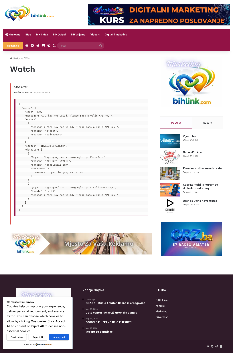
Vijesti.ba (189, 136)
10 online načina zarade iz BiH (202, 168)
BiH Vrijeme (78, 34)
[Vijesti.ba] (170, 141)
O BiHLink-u (162, 300)
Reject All (38, 337)
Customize (17, 337)
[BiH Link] (29, 13)
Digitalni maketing (116, 34)
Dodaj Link (13, 45)
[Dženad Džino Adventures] (170, 206)
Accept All (59, 337)
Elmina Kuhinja (192, 152)
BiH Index (42, 34)
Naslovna (14, 34)
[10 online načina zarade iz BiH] (170, 173)
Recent (207, 122)
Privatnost (162, 317)
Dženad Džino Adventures (200, 201)
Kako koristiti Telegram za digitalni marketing (200, 186)
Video (94, 34)
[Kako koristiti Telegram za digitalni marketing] (170, 189)
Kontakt (160, 305)
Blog (28, 34)
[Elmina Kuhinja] (170, 157)
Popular (176, 122)
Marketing (161, 311)
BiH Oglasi (59, 34)
